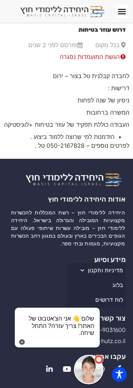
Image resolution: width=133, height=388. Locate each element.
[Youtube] (67, 369)
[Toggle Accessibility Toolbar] (119, 374)
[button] (122, 11)
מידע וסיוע (110, 259)
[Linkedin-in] (49, 369)
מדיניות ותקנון (105, 270)
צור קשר (113, 318)
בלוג (117, 285)
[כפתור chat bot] (88, 369)
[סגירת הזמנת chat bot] (22, 341)
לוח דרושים (109, 299)
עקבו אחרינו (107, 356)
